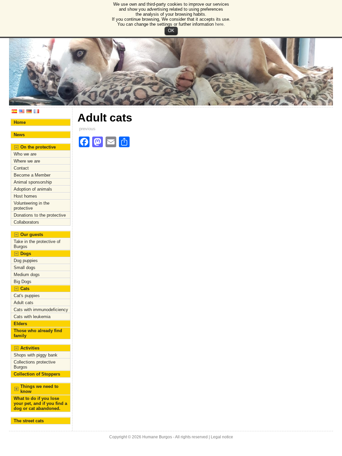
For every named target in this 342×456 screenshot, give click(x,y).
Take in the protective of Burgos (37, 244)
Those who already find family (38, 333)
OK (171, 30)
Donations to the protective (40, 215)
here (219, 24)
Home (20, 122)
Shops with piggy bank (35, 355)
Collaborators (26, 222)
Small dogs (24, 267)
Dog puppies (26, 260)
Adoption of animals (33, 189)
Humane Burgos (157, 437)
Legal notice (222, 437)
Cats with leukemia (32, 316)
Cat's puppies (27, 295)
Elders (20, 323)
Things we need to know (39, 389)
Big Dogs (22, 281)
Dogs (25, 253)
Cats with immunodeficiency (41, 309)
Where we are (27, 161)
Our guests (31, 234)
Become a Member (32, 175)
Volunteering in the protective (31, 206)
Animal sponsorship (33, 182)
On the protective (38, 147)
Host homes (25, 196)
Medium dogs (27, 274)
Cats (24, 288)
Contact (21, 168)
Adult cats (23, 302)
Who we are (25, 154)
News (19, 134)
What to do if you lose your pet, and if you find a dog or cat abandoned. (40, 403)
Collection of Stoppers (37, 374)
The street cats (29, 420)
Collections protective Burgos (34, 365)
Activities (29, 348)
